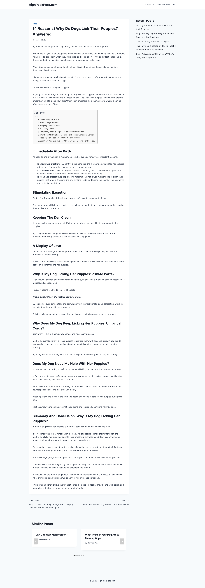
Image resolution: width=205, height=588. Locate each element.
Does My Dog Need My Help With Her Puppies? (60, 138)
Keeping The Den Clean (50, 125)
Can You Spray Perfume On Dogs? (152, 41)
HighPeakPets (40, 40)
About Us (149, 4)
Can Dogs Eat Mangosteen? (51, 534)
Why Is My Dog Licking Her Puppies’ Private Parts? (62, 132)
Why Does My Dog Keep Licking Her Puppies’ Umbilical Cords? (67, 135)
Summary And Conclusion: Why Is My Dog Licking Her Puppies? (67, 141)
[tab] (74, 555)
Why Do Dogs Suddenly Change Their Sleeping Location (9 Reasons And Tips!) (51, 504)
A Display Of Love (48, 129)
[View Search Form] (174, 5)
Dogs (35, 24)
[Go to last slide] (36, 541)
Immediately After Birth (50, 119)
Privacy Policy (163, 4)
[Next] (122, 541)
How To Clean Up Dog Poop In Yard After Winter (106, 502)
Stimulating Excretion (49, 122)
